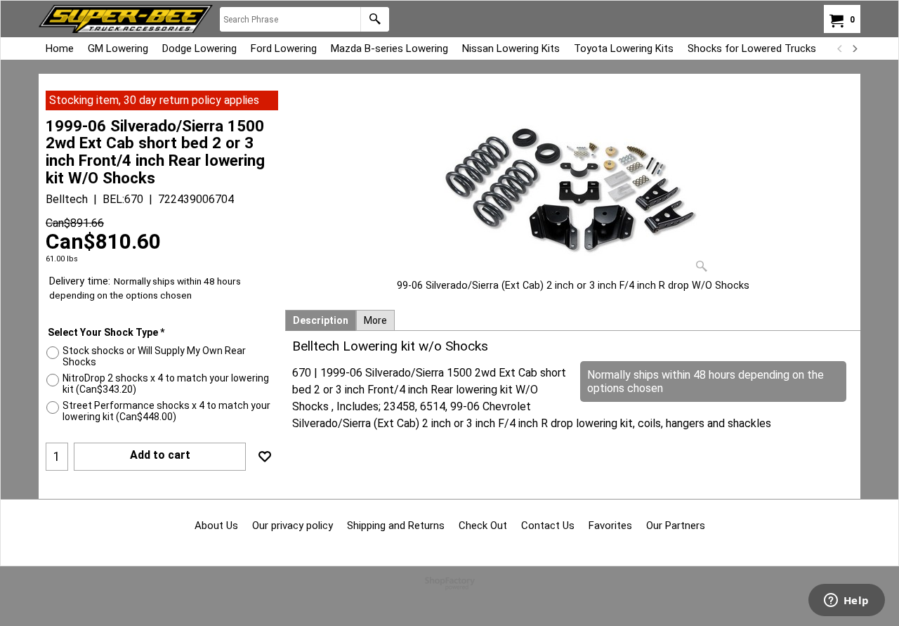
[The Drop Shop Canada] (126, 19)
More (375, 320)
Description (320, 320)
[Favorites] (264, 456)
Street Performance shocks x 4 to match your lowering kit (166, 411)
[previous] (840, 48)
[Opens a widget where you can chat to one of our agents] (846, 601)
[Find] (374, 19)
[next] (854, 48)
